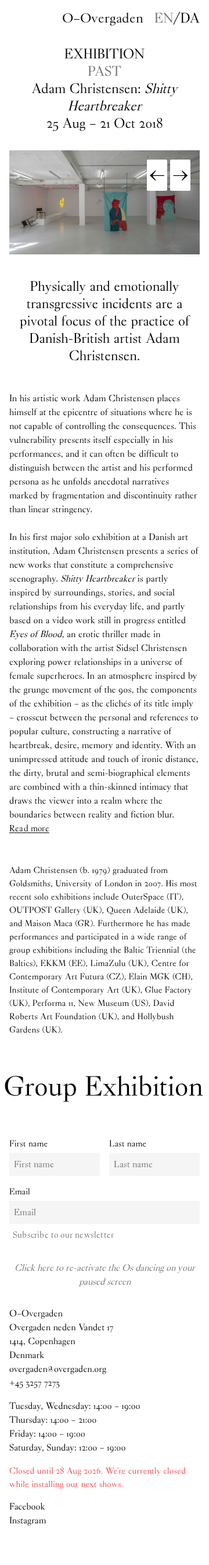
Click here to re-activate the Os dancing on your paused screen (105, 1274)
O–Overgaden (102, 18)
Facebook (27, 1507)
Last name (127, 1143)
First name (28, 1143)
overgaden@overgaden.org (57, 1369)
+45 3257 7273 (34, 1383)
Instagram (27, 1521)
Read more (29, 828)
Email (19, 1191)
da (190, 18)
